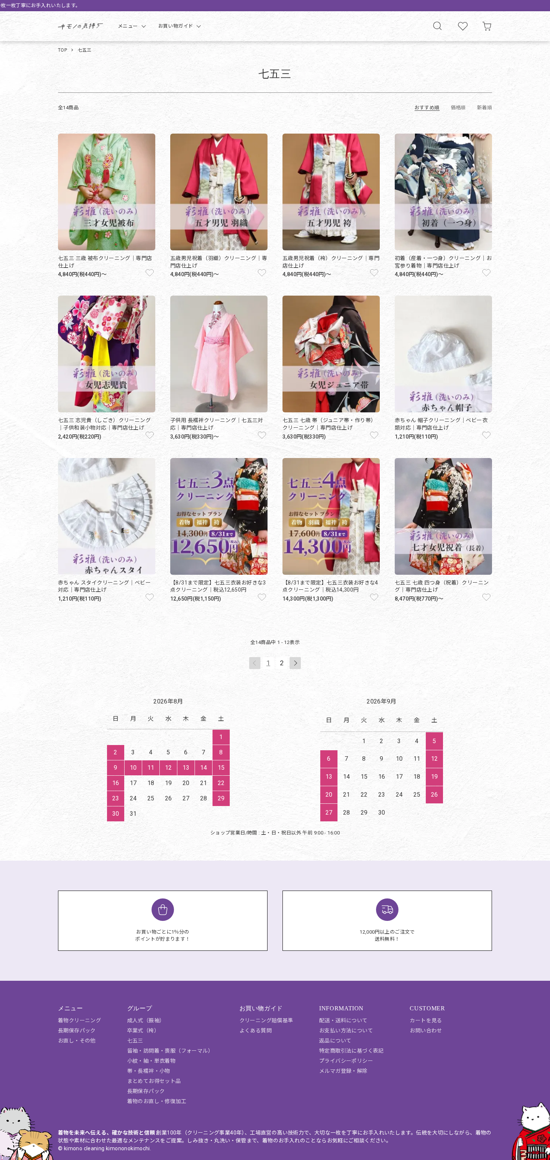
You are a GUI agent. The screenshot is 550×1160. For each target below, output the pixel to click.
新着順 (484, 107)
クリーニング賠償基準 (266, 1020)
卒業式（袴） (143, 1031)
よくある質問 (255, 1031)
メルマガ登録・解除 (343, 1071)
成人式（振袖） (146, 1020)
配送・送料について (343, 1020)
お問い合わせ (426, 1031)
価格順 (458, 107)
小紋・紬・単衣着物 (151, 1061)
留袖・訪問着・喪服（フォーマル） (170, 1051)
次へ (295, 663)
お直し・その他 (77, 1041)
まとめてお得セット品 (154, 1081)
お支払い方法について (346, 1031)
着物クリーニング (79, 1020)
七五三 (85, 50)
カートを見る (426, 1020)
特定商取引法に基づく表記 (351, 1051)
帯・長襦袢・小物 (148, 1071)
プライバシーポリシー (346, 1061)
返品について (335, 1041)
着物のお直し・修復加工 (156, 1101)
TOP (62, 50)
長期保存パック (77, 1031)
